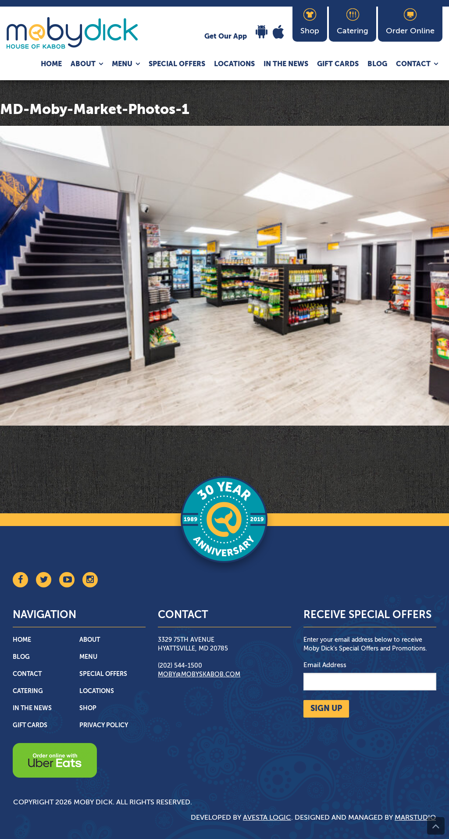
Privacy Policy (103, 725)
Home (51, 64)
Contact (413, 64)
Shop (87, 708)
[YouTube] (67, 579)
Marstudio (415, 817)
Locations (234, 64)
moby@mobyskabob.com (199, 675)
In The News (286, 64)
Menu (122, 64)
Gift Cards (338, 64)
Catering (28, 691)
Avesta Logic (267, 817)
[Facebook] (20, 579)
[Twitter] (43, 579)
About (83, 64)
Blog (377, 64)
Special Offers (177, 64)
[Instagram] (90, 579)
